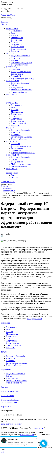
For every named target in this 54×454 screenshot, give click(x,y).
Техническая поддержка (21, 62)
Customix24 (16, 76)
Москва (4, 24)
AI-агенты (15, 58)
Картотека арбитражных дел (23, 78)
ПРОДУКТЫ (11, 67)
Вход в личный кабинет (11, 424)
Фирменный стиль (19, 92)
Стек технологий (18, 49)
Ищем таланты (17, 47)
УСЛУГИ (10, 53)
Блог (13, 33)
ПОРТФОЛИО (12, 81)
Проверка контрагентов (21, 72)
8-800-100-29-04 (8, 15)
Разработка (15, 60)
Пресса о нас (16, 40)
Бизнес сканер (17, 74)
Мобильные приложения (21, 90)
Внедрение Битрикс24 (20, 56)
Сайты (14, 85)
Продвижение (17, 87)
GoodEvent (15, 69)
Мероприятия (17, 38)
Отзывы (14, 42)
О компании (16, 31)
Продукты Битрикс (19, 65)
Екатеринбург (12, 173)
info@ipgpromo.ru (34, 318)
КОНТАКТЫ (11, 94)
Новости (14, 35)
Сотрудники (16, 44)
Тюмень (4, 22)
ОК (2, 452)
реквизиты (39, 428)
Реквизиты (15, 51)
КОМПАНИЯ (12, 28)
